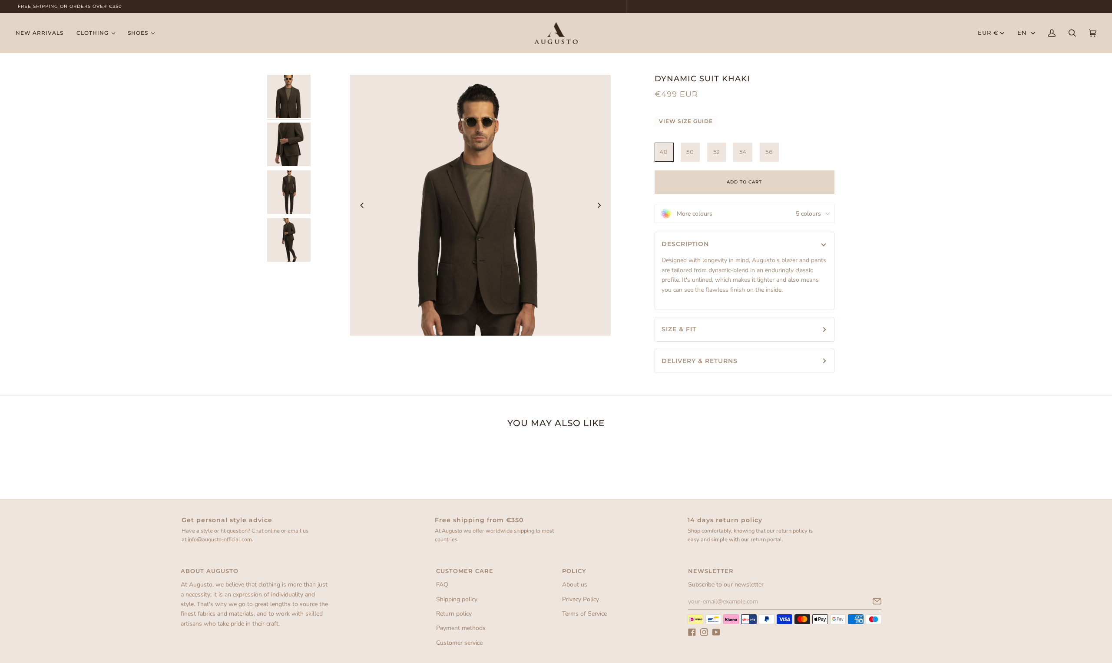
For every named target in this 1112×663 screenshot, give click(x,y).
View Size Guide (686, 121)
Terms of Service (584, 614)
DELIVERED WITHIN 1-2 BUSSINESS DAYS (557, 6)
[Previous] (362, 205)
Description (685, 244)
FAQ (442, 584)
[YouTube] (716, 632)
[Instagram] (704, 632)
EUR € (988, 33)
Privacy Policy (580, 599)
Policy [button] (574, 571)
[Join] (870, 601)
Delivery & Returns (700, 361)
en (1023, 33)
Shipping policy (456, 599)
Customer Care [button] (464, 571)
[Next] (598, 205)
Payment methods (461, 628)
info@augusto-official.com (220, 539)
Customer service (459, 643)
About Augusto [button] (209, 571)
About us (574, 584)
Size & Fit (679, 329)
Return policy (454, 614)
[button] (95, 33)
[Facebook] (692, 632)
